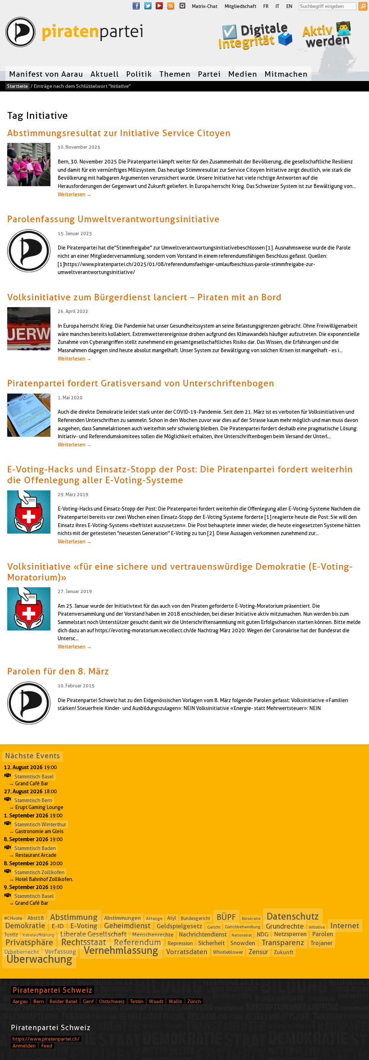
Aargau (20, 1001)
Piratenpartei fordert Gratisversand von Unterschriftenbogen (140, 383)
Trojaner (322, 943)
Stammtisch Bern (33, 800)
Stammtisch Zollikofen (39, 872)
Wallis (175, 1001)
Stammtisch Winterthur (40, 824)
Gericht (214, 926)
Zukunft (283, 952)
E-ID (58, 926)
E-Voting (83, 926)
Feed (46, 1045)
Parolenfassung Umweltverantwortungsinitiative (113, 219)
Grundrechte (285, 926)
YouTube (159, 6)
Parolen (322, 934)
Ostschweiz (112, 1001)
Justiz (11, 934)
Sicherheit (211, 943)
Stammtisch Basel (34, 776)
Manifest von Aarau (46, 73)
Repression (180, 943)
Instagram (182, 6)
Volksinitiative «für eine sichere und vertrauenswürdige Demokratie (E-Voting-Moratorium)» (180, 572)
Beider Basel (63, 1001)
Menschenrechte (153, 934)
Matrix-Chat (204, 6)
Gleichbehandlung (243, 926)
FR (265, 6)
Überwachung (39, 959)
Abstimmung (74, 917)
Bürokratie (251, 918)
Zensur (258, 951)
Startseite (17, 86)
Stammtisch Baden (35, 848)
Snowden (242, 943)
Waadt (156, 1001)
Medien (242, 73)
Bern (38, 1001)
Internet (344, 925)
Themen (175, 73)
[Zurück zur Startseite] (73, 33)
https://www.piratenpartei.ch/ (46, 1039)
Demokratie (25, 925)
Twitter (148, 6)
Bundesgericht (195, 918)
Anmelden (24, 1045)
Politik (139, 73)
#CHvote (13, 918)
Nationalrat (242, 935)
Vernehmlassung (121, 950)
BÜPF (226, 917)
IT (277, 6)
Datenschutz (293, 916)
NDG (262, 934)
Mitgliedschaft (240, 6)
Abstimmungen (122, 918)
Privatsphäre (29, 942)
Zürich (194, 1001)
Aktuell (104, 73)
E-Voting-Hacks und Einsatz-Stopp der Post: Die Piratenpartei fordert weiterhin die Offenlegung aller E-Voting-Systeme (180, 474)
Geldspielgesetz (179, 926)
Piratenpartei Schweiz (52, 990)
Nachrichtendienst (203, 934)
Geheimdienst (127, 925)
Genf (88, 1001)
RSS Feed (171, 6)
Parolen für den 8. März (58, 671)
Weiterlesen (75, 194)
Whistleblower (228, 952)
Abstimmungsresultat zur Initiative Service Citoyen (119, 132)
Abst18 (35, 918)
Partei (209, 73)
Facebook (136, 6)
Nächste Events (32, 755)
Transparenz (283, 942)
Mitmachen (286, 73)
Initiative (317, 926)
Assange (154, 918)
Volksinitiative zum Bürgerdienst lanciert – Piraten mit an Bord (144, 297)
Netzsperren (290, 934)
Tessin (136, 1001)
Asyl (171, 918)
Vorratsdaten (186, 951)
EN (289, 6)
